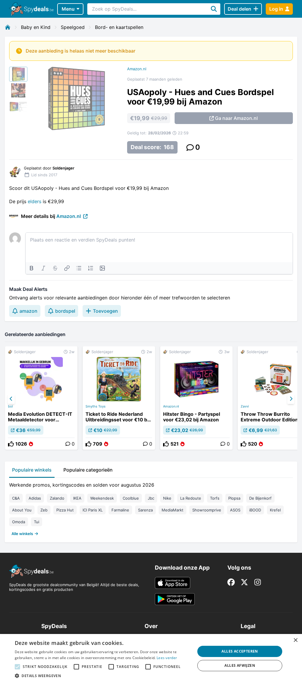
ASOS (235, 510)
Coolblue (131, 498)
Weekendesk (102, 498)
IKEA (77, 498)
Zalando (57, 498)
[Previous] (11, 399)
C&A (16, 498)
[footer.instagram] (257, 582)
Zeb (43, 510)
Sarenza (145, 510)
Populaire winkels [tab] (32, 470)
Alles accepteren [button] (239, 651)
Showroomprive (206, 510)
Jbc (151, 498)
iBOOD (255, 510)
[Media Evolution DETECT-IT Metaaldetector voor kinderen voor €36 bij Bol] (41, 398)
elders (34, 201)
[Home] (8, 27)
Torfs (214, 498)
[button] (102, 676)
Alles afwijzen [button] (239, 665)
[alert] (151, 658)
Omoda (18, 521)
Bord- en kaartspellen (119, 27)
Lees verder (167, 657)
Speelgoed (73, 27)
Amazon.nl (136, 69)
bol (10, 406)
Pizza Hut (65, 510)
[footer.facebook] (231, 582)
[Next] (290, 399)
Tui (36, 521)
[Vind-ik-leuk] (11, 444)
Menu (68, 9)
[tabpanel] (151, 508)
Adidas (35, 498)
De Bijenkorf (260, 498)
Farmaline (120, 510)
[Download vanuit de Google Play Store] (175, 599)
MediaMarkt (172, 510)
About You (22, 510)
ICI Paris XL (93, 510)
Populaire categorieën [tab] (88, 470)
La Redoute (190, 498)
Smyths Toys (96, 406)
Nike (167, 498)
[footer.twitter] (244, 582)
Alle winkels (22, 533)
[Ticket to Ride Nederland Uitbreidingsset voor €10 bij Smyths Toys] (119, 398)
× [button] (295, 640)
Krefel (275, 510)
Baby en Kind (35, 27)
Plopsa (234, 498)
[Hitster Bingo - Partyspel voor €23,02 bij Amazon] (196, 398)
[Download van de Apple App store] (172, 583)
